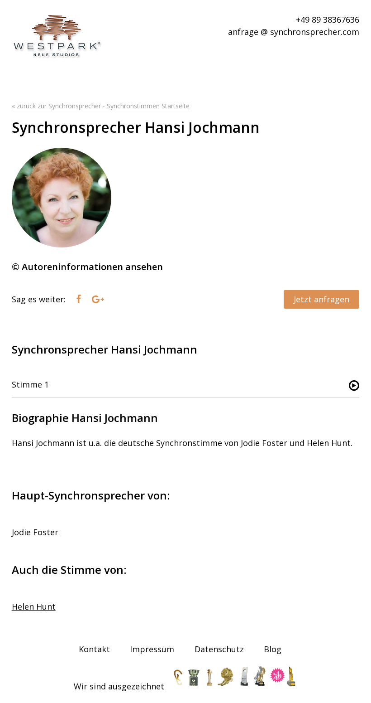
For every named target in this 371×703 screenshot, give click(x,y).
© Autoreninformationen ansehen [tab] (87, 267)
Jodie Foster (35, 532)
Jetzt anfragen (321, 299)
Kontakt (94, 649)
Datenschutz (219, 649)
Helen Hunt (34, 606)
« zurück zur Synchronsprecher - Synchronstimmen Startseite (101, 106)
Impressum (152, 649)
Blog (272, 649)
